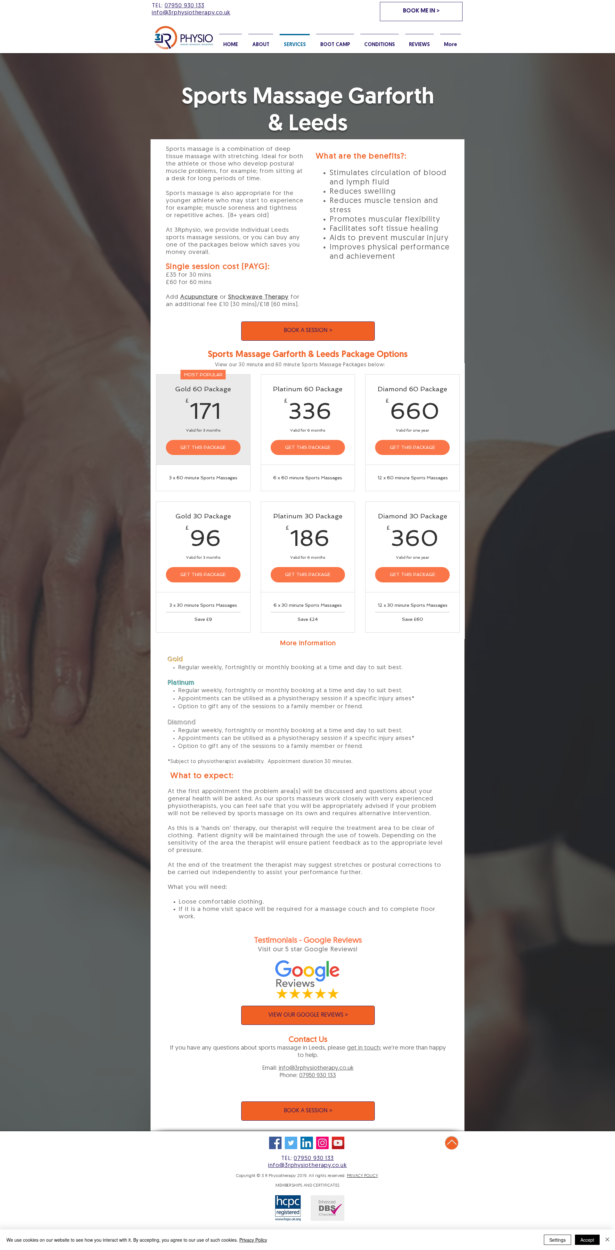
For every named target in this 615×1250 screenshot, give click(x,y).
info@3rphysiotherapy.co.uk (316, 1068)
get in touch (363, 1048)
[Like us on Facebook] (275, 1143)
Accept (587, 1240)
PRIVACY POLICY (362, 1176)
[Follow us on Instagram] (322, 1143)
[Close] (607, 1240)
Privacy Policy (253, 1240)
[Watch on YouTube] (338, 1143)
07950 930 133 (185, 6)
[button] (379, 42)
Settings (557, 1240)
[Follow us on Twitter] (291, 1143)
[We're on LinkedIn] (306, 1143)
